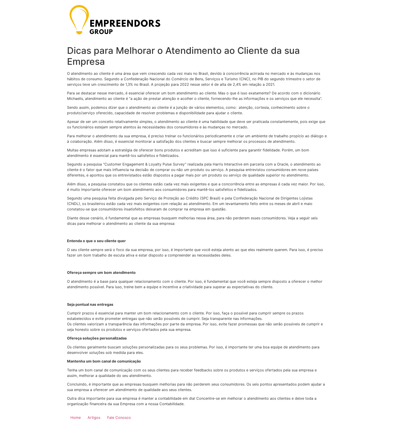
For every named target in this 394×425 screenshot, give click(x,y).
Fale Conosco (119, 417)
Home (75, 417)
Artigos (94, 417)
